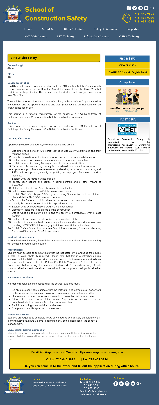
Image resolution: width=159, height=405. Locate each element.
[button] (127, 59)
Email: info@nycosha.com (93, 391)
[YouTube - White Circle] (146, 8)
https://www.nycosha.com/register (101, 352)
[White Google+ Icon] (152, 8)
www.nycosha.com (96, 394)
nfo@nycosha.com (52, 352)
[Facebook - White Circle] (129, 8)
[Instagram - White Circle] (140, 8)
